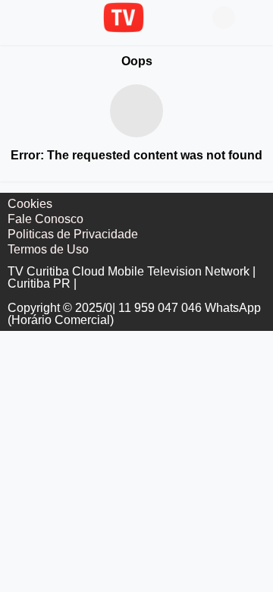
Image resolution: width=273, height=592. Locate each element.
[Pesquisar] (254, 17)
